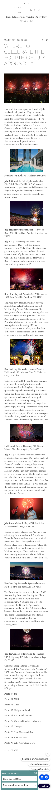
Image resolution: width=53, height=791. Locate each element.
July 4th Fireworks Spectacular (18, 230)
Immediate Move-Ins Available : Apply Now (26, 17)
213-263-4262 (26, 21)
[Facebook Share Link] (42, 40)
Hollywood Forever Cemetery (18, 446)
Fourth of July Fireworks (15, 369)
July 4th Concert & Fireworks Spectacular (24, 654)
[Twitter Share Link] (46, 40)
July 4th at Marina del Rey (16, 523)
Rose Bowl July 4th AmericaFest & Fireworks (25, 294)
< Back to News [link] (11, 750)
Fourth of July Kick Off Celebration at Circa (24, 176)
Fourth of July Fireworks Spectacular (21, 583)
